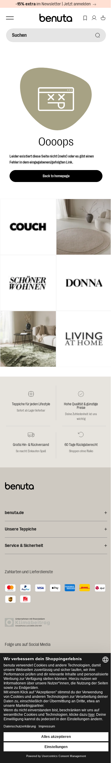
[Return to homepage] (56, 18)
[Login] (94, 18)
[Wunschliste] (85, 18)
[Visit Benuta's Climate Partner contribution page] (29, 622)
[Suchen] (97, 35)
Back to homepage (56, 176)
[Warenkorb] (103, 18)
